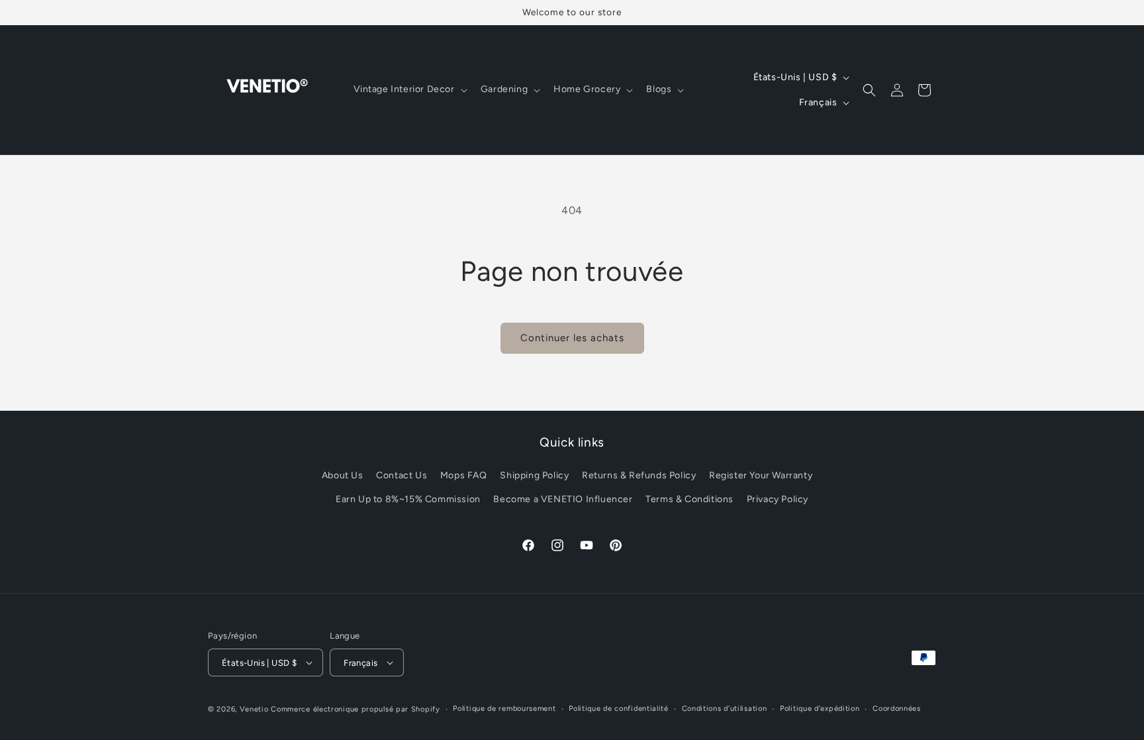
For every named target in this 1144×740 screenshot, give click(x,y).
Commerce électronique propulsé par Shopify (355, 709)
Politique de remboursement (504, 708)
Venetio (254, 709)
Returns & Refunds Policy (639, 475)
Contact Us (401, 475)
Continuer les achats (572, 338)
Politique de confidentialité (619, 708)
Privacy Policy (777, 499)
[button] (409, 89)
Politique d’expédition (819, 708)
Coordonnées (897, 708)
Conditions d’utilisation (724, 708)
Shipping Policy (534, 475)
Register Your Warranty (760, 475)
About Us (342, 475)
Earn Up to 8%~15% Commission (408, 499)
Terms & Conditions (689, 499)
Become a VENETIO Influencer (562, 499)
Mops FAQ (463, 475)
